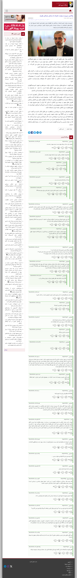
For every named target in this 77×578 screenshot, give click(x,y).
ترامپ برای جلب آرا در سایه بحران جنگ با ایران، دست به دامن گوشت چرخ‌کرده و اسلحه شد (13, 315)
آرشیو (69, 562)
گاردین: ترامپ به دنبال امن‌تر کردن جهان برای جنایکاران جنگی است (13, 301)
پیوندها (69, 571)
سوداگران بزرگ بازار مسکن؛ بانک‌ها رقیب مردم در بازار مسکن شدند (13, 259)
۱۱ (52, 447)
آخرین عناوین (16, 34)
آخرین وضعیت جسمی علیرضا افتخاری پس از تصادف (13, 74)
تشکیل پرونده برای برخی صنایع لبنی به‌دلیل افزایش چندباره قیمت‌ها (13, 79)
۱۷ (49, 158)
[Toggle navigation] (7, 11)
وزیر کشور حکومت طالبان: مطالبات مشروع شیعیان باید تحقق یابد (13, 91)
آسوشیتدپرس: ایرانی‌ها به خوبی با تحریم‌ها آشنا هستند (13, 250)
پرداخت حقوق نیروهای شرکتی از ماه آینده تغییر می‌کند (13, 167)
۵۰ (52, 148)
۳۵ (69, 460)
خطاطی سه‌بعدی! (17, 101)
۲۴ (69, 257)
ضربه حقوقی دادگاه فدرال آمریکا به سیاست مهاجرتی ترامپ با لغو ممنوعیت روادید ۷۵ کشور (13, 62)
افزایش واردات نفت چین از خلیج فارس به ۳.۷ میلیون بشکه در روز (13, 226)
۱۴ (49, 183)
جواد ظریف (69, 129)
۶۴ (69, 298)
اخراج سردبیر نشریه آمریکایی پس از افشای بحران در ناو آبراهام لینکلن (13, 321)
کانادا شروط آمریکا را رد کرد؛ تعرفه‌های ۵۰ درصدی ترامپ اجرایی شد (13, 45)
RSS (70, 573)
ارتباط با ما (68, 566)
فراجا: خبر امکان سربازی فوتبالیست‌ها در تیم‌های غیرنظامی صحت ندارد (13, 186)
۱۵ (69, 472)
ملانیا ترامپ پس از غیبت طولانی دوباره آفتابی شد (13, 230)
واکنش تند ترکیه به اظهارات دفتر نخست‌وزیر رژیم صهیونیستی (13, 344)
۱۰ (47, 237)
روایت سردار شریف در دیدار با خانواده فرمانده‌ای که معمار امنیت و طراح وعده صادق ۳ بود (13, 40)
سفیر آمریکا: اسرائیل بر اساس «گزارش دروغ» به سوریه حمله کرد (13, 277)
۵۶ (69, 447)
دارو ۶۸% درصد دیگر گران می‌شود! (13, 83)
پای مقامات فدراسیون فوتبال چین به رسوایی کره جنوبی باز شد (13, 86)
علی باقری (61, 129)
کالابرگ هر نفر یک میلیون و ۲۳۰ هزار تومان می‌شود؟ (13, 157)
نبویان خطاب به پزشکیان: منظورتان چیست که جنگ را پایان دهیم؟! (13, 196)
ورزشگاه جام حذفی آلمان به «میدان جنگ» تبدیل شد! (13, 281)
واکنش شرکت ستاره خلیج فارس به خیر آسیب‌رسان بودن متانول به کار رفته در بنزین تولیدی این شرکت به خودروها (13, 68)
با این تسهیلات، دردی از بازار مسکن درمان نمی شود (13, 305)
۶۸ (52, 257)
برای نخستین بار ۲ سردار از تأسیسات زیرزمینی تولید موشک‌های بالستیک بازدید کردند (13, 127)
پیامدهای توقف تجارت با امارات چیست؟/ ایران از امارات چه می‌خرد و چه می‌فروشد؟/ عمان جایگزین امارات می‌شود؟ (13, 147)
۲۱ (69, 212)
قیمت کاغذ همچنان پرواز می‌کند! (14, 133)
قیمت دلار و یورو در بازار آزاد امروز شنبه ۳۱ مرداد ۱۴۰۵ (13, 326)
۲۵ (47, 169)
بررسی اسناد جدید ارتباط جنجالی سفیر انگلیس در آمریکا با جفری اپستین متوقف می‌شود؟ (13, 209)
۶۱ (66, 225)
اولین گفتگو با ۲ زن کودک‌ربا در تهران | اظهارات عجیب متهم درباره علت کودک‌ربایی (13, 162)
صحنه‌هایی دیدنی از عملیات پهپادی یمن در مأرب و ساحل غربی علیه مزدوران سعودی (13, 290)
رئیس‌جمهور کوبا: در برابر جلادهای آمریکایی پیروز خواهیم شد (13, 334)
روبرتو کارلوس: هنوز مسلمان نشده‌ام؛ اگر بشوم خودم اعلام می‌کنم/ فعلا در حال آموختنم (13, 137)
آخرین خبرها (68, 564)
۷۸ (66, 183)
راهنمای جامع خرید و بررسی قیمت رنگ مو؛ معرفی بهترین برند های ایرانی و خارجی (13, 241)
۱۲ (52, 370)
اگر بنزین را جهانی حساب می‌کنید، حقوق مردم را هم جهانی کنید (13, 254)
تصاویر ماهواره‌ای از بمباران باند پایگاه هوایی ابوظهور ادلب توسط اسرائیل (13, 296)
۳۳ (69, 433)
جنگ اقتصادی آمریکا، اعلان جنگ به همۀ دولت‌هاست (13, 205)
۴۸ (69, 325)
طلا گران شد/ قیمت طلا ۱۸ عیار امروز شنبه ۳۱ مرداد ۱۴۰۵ (13, 330)
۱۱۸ (66, 158)
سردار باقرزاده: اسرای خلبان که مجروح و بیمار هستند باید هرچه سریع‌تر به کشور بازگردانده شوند (13, 97)
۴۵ (69, 413)
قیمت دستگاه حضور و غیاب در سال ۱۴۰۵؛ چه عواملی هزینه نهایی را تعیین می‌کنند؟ (13, 264)
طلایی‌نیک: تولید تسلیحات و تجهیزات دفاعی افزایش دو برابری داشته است (13, 339)
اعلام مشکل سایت (66, 575)
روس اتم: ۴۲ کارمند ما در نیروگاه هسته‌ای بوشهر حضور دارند (13, 54)
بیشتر (5, 350)
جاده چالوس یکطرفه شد (16, 58)
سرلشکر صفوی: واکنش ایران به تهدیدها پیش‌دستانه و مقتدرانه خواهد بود (13, 172)
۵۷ (66, 382)
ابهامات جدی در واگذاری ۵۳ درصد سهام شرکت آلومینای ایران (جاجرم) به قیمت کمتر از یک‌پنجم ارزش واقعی (13, 216)
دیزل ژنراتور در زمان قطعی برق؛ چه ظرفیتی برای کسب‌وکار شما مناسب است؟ (13, 235)
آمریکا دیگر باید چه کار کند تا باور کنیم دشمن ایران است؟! (13, 222)
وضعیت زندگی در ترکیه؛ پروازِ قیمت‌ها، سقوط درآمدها (13, 153)
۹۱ (53, 212)
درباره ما (69, 569)
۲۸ (69, 148)
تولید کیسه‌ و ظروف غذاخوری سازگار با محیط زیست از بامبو (13, 112)
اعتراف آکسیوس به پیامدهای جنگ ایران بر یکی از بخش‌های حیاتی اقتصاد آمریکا (13, 310)
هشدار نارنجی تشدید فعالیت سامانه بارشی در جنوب (13, 201)
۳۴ (69, 397)
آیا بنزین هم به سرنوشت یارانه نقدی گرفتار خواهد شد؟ (13, 142)
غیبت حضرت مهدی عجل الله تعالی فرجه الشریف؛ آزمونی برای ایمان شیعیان (13, 117)
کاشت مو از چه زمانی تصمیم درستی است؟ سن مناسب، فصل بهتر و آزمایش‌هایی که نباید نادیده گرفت (13, 271)
